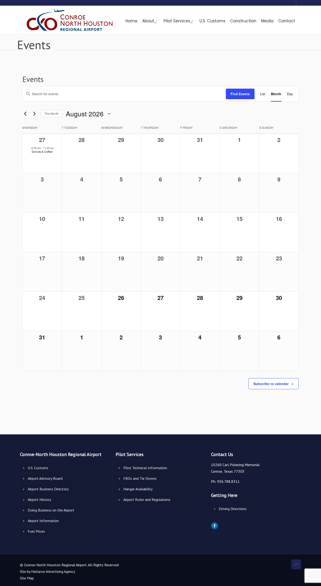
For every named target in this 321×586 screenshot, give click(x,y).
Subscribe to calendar (271, 383)
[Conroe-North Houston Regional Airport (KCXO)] (70, 19)
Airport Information (43, 520)
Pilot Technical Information (145, 467)
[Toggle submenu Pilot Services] (193, 21)
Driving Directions (233, 508)
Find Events (240, 93)
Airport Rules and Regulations (146, 499)
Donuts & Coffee (42, 151)
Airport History (39, 499)
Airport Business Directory (48, 489)
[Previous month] (25, 114)
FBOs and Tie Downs (140, 478)
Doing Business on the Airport (51, 510)
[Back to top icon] (296, 564)
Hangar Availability (138, 489)
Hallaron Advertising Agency (53, 571)
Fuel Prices (36, 531)
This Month (51, 113)
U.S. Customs (38, 467)
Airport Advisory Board (45, 478)
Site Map (27, 578)
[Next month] (34, 114)
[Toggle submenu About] (157, 21)
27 (42, 140)
